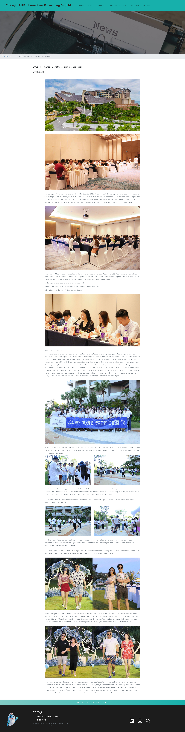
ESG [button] (125, 5)
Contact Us (135, 5)
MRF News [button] (114, 5)
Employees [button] (101, 5)
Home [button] (80, 5)
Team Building (7, 56)
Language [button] (146, 5)
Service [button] (89, 5)
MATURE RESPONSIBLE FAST (92, 702)
